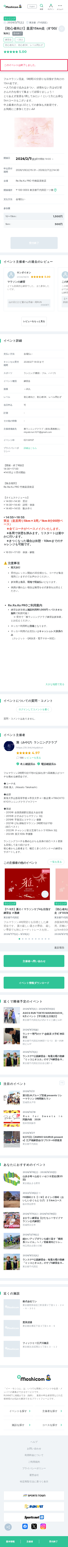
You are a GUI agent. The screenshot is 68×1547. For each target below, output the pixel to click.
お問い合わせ (34, 1448)
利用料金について (34, 1455)
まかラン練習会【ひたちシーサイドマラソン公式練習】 (43, 1219)
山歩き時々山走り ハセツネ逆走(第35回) (43, 1178)
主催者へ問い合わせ (34, 961)
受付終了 (53, 1541)
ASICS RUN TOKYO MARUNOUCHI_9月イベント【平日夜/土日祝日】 (43, 1014)
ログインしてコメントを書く (34, 709)
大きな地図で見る (55, 684)
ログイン (51, 9)
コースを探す (49, 1424)
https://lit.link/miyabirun (29, 747)
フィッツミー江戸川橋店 (36, 1343)
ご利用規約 (34, 1461)
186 (30, 757)
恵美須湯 (27, 1322)
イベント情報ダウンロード (34, 982)
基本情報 (10, 1541)
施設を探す (18, 1424)
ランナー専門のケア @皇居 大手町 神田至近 (43, 1035)
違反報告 (59, 947)
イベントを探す (18, 1410)
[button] (19, 939)
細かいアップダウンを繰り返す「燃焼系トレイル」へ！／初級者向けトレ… (43, 1240)
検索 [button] (41, 9)
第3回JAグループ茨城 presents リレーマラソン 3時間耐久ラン (42, 1097)
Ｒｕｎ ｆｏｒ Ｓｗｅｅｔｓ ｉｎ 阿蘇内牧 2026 (43, 1118)
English (32, 6)
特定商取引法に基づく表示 (34, 1481)
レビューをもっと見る (34, 321)
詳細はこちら (30, 448)
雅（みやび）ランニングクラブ (36, 742)
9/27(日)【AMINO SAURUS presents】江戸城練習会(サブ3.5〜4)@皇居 (43, 1138)
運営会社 (34, 1474)
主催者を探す (49, 1410)
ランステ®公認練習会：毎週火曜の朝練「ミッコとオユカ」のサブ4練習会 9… (43, 1058)
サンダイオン (24, 272)
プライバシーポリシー (34, 1468)
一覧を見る (56, 861)
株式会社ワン (30, 1301)
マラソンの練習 (16, 281)
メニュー (60, 9)
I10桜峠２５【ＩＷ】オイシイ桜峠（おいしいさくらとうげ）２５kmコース (43, 1199)
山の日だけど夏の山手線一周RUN (25, 302)
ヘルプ (34, 1441)
